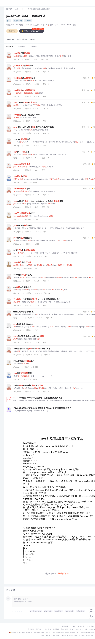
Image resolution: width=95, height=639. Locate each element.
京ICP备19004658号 (37, 632)
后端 (16, 9)
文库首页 (9, 9)
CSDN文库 (80, 626)
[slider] (17, 611)
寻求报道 (56, 629)
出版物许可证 (73, 635)
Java (23, 9)
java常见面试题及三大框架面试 (25, 16)
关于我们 (31, 629)
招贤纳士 (39, 629)
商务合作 (48, 629)
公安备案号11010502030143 (20, 632)
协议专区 (64, 629)
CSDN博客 (90, 626)
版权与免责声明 (56, 635)
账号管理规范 (45, 635)
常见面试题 (18, 21)
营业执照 (82, 635)
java (8, 21)
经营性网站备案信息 (71, 632)
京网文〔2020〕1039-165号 (55, 632)
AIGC (69, 25)
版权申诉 (65, 635)
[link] (9, 9)
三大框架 (28, 21)
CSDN (73, 626)
